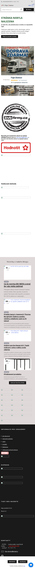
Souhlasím (23, 561)
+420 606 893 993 (7, 1)
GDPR (3, 441)
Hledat (21, 9)
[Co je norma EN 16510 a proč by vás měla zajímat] (17, 272)
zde (24, 566)
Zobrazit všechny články (17, 382)
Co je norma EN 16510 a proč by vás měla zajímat (17, 285)
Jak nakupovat (6, 436)
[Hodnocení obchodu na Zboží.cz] (16, 147)
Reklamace (5, 447)
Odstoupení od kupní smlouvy (10, 450)
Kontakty (4, 444)
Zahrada (6, 343)
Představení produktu (12, 374)
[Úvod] (7, 5)
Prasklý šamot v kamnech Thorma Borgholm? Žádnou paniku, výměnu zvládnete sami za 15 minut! (17, 318)
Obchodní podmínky (7, 439)
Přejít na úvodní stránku (10, 36)
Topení (6, 281)
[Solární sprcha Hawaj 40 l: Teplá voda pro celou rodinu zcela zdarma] (17, 335)
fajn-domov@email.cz (22, 137)
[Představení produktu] (17, 364)
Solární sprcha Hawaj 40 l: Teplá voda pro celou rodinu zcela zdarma (16, 348)
